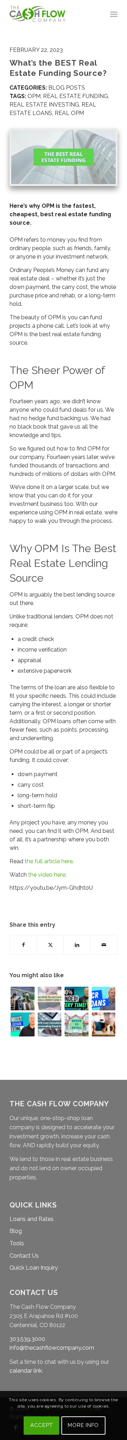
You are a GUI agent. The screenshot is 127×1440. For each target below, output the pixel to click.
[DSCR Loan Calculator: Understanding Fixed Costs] (50, 1024)
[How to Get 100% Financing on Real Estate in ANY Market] (77, 999)
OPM (34, 96)
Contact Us (24, 1255)
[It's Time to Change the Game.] (104, 1024)
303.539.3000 (27, 1339)
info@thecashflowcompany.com (52, 1347)
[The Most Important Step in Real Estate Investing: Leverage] (23, 1024)
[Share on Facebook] (23, 944)
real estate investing (44, 104)
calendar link (26, 1370)
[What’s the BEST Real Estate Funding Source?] (63, 157)
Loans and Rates (32, 1219)
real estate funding (75, 96)
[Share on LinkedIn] (77, 944)
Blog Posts (66, 87)
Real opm (69, 113)
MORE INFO (83, 1425)
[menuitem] (113, 14)
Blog (16, 1231)
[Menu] (113, 14)
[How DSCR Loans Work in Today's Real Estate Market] (104, 999)
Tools (17, 1243)
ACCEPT (41, 1425)
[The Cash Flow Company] (53, 14)
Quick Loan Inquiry (34, 1267)
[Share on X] (50, 944)
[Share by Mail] (104, 944)
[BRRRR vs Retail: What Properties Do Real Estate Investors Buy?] (77, 1024)
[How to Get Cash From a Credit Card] (50, 999)
